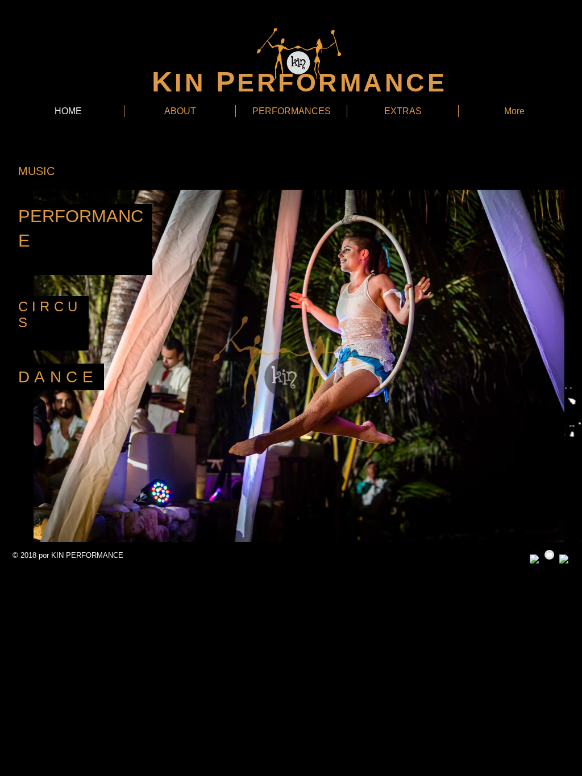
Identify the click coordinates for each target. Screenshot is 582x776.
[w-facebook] (534, 559)
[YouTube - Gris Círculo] (549, 555)
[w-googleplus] (564, 559)
